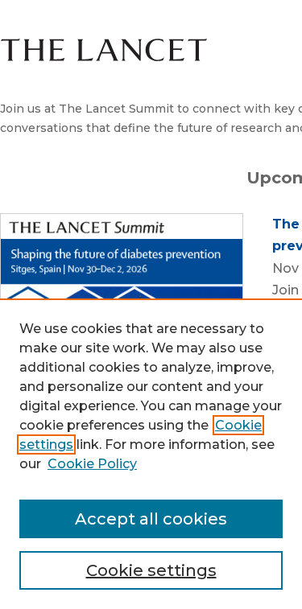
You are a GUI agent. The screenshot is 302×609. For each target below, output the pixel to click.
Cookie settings (151, 570)
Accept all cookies (151, 519)
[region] (151, 453)
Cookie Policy (92, 463)
